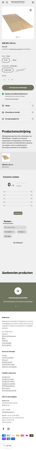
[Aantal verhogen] (12, 80)
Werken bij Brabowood (9, 336)
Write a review (18, 213)
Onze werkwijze (7, 343)
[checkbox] (7, 236)
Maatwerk (5, 340)
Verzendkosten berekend (15, 49)
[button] (18, 192)
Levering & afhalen (8, 357)
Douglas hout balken (8, 381)
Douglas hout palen (8, 379)
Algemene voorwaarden (9, 367)
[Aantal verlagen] (4, 80)
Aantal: (4, 75)
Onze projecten (6, 345)
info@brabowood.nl (8, 412)
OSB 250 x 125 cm (7, 165)
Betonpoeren (6, 388)
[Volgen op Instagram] (8, 429)
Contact (4, 355)
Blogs (4, 338)
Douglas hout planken (8, 384)
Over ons (5, 334)
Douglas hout (6, 377)
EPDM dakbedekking (8, 386)
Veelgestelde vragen (8, 364)
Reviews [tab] (8, 221)
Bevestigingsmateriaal (9, 390)
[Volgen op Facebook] (3, 429)
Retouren (5, 360)
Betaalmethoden (7, 362)
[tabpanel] (18, 245)
